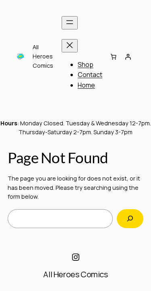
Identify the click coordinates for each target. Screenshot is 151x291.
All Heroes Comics (75, 274)
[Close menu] (70, 45)
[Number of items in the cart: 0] (113, 56)
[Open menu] (70, 22)
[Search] (130, 218)
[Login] (127, 56)
